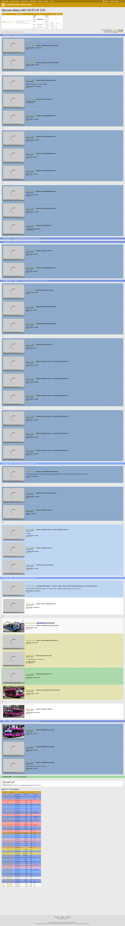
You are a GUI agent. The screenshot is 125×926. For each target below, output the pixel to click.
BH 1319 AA (10, 821)
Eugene (30, 87)
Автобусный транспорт (19, 4)
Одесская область (10, 21)
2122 (3, 800)
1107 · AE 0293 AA (49, 623)
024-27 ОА (9, 847)
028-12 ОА (9, 839)
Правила (68, 917)
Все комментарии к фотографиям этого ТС (13, 32)
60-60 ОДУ (10, 798)
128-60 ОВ (9, 835)
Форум (62, 917)
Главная (56, 917)
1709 (3, 823)
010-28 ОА (9, 802)
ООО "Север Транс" (24, 22)
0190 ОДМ (9, 794)
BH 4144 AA (10, 882)
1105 (3, 817)
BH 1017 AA (10, 866)
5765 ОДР (9, 807)
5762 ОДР (9, 800)
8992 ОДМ (9, 831)
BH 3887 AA (9, 868)
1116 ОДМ (9, 823)
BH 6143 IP (9, 874)
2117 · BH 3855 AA (51, 60)
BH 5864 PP (10, 880)
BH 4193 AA (10, 843)
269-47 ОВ (9, 809)
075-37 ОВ (9, 837)
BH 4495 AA (10, 884)
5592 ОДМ (9, 829)
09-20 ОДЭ (10, 796)
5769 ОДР (9, 804)
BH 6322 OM (10, 876)
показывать (120, 32)
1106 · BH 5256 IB (54, 43)
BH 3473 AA (10, 872)
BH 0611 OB (10, 853)
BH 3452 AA (10, 857)
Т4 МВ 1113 (10, 845)
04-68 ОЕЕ (9, 817)
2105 (3, 794)
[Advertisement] (62, 902)
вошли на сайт (10, 784)
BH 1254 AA (10, 861)
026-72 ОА (9, 841)
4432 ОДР (9, 815)
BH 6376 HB (10, 849)
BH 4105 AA (10, 851)
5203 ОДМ (9, 827)
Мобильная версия (62, 918)
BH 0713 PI (9, 878)
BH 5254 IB (9, 855)
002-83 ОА (9, 833)
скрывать (115, 29)
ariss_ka (31, 48)
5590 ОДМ (9, 825)
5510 (3, 849)
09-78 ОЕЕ (9, 819)
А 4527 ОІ (9, 811)
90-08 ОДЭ (10, 813)
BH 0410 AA (10, 864)
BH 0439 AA (10, 870)
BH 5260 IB (9, 859)
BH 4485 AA (10, 886)
